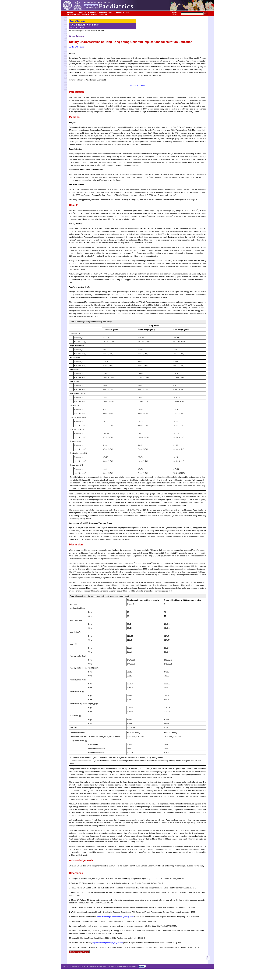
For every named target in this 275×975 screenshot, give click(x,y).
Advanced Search (124, 12)
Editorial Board (74, 15)
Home (70, 12)
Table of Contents (77, 21)
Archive (93, 12)
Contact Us (104, 15)
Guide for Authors (90, 15)
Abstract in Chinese (137, 86)
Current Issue (81, 12)
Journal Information (106, 12)
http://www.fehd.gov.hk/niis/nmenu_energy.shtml (115, 917)
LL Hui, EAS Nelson (76, 47)
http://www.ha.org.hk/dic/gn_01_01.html (107, 943)
